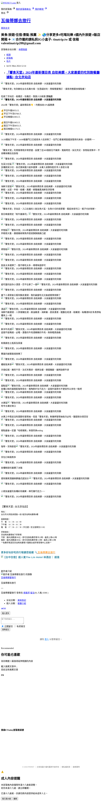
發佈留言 (5, 630)
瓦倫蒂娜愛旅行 (8, 577)
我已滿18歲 (6, 799)
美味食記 (22, 600)
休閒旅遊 (23, 49)
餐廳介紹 (22, 603)
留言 (32, 593)
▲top (3, 608)
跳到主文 (5, 28)
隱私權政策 (66, 767)
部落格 (9, 58)
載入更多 (5, 613)
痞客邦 (26, 593)
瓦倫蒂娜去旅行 (16, 20)
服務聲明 (76, 767)
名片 (8, 61)
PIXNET (31, 767)
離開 (15, 799)
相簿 (8, 55)
